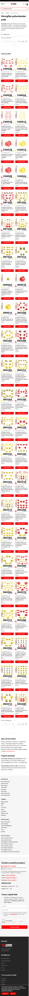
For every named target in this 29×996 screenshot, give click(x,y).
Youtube (3, 984)
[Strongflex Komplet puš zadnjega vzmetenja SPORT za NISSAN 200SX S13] (7, 615)
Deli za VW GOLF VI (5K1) (7, 845)
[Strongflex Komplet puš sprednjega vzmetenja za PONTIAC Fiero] (7, 198)
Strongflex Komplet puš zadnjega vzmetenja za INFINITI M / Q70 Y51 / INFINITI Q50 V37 (20, 655)
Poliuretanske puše (5, 71)
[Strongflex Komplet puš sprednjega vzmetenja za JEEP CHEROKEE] (7, 90)
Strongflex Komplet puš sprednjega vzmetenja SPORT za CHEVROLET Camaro (20, 264)
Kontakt (3, 970)
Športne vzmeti (4, 783)
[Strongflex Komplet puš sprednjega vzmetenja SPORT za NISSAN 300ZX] (7, 449)
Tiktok (2, 982)
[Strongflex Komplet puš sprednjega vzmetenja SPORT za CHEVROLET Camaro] (21, 252)
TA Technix (3, 807)
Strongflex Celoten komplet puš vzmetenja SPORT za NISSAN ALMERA (7, 434)
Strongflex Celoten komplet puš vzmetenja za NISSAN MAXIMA (21, 710)
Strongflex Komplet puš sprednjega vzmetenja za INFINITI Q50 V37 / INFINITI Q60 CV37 (21, 461)
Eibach (2, 809)
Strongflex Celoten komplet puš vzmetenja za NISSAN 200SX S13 (21, 572)
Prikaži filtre (6, 34)
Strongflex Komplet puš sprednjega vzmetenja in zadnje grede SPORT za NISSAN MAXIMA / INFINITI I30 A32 (7, 348)
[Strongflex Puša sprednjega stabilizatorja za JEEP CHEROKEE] (7, 171)
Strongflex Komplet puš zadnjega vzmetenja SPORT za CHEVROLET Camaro (6, 264)
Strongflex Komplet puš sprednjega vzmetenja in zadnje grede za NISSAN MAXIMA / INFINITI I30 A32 (21, 320)
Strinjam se (5, 993)
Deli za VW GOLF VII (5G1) (7, 838)
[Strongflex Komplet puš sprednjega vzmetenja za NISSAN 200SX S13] (21, 615)
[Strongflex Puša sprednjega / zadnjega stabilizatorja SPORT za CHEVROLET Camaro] (7, 280)
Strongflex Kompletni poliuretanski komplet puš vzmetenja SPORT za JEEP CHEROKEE (21, 128)
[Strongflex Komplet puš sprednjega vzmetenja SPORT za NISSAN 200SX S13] (7, 643)
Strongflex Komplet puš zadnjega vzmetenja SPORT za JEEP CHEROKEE (21, 75)
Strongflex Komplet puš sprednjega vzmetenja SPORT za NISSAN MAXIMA (7, 710)
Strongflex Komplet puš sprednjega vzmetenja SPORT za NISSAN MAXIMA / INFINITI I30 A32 (7, 377)
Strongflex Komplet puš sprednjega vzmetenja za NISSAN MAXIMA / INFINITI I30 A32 (21, 347)
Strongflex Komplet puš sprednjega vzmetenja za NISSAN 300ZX (21, 434)
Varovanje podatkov (5, 960)
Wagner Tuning (4, 813)
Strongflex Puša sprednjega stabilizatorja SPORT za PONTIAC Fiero (7, 319)
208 (23, 41)
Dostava (3, 831)
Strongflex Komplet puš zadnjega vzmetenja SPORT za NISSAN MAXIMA (21, 682)
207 (19, 41)
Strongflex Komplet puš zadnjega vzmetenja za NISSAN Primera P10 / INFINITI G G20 (20, 517)
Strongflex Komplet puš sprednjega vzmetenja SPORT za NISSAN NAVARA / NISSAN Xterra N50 (7, 406)
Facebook (3, 978)
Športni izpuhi (4, 785)
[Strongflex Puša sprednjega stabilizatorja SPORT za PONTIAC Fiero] (7, 308)
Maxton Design (4, 801)
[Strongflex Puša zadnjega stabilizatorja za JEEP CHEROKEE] (7, 145)
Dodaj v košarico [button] (7, 80)
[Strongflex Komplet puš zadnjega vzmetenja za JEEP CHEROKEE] (7, 64)
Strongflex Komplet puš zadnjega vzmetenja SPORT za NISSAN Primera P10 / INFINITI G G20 (7, 545)
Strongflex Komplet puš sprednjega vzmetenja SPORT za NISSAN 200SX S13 (6, 655)
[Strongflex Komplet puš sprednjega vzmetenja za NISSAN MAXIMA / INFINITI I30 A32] (21, 336)
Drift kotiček (4, 827)
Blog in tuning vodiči (5, 821)
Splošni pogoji (13, 914)
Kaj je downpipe (4, 823)
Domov (2, 13)
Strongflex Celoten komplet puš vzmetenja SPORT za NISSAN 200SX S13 (6, 599)
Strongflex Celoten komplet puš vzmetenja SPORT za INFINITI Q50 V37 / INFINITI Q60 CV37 (7, 517)
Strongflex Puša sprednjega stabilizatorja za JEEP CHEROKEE (7, 182)
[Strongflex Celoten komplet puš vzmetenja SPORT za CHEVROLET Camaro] (21, 224)
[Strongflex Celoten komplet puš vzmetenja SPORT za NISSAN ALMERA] (7, 423)
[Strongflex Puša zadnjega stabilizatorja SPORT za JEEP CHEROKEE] (21, 145)
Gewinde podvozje (5, 781)
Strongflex (3, 811)
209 (26, 41)
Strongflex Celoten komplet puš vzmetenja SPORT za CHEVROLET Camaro (20, 236)
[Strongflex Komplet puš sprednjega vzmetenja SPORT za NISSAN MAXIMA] (7, 699)
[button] (26, 4)
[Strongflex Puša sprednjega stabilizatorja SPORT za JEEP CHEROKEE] (21, 171)
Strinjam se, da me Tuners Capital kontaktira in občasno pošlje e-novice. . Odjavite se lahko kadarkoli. (15, 914)
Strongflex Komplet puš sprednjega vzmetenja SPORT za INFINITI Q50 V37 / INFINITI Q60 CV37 (7, 489)
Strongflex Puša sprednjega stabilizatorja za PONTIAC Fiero (21, 291)
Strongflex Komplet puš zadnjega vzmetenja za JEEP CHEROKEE (6, 75)
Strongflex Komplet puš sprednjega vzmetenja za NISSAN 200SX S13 (21, 626)
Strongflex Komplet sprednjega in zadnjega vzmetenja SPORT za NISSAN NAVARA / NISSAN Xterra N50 (21, 377)
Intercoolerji (4, 791)
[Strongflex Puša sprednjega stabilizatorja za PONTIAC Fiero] (21, 280)
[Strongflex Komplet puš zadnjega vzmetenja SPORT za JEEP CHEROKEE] (21, 64)
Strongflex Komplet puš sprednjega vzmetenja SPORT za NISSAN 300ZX (7, 460)
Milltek (2, 803)
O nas (2, 829)
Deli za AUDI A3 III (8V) (6, 840)
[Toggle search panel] (24, 4)
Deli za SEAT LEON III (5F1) (7, 847)
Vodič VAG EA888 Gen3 (6, 825)
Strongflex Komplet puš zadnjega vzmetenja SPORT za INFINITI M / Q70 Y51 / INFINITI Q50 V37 (7, 683)
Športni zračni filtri (5, 793)
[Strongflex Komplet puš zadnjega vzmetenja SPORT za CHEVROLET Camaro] (7, 252)
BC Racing (3, 815)
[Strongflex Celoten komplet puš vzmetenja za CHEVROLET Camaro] (7, 224)
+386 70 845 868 (10, 875)
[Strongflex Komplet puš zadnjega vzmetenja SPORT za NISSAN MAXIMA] (21, 671)
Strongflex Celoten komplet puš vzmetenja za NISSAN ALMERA (21, 406)
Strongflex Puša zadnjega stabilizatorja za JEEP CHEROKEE (7, 156)
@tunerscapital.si (11, 880)
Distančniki (3, 789)
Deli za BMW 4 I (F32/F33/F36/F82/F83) (10, 851)
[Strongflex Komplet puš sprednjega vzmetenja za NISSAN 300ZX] (21, 423)
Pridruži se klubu (14, 927)
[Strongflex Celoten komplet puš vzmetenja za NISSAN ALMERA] (21, 395)
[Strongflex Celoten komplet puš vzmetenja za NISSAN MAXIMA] (21, 699)
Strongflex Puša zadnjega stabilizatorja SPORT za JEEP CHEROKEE (21, 156)
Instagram (3, 980)
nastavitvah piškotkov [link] (6, 990)
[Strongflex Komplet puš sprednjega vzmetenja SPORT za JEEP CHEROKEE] (21, 90)
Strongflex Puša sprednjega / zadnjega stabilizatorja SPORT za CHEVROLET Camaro (6, 292)
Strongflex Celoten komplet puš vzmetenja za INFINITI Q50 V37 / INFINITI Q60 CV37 (21, 489)
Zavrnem (13, 993)
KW (2, 805)
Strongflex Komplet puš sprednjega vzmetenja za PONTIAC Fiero (7, 209)
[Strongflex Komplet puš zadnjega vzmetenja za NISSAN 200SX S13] (21, 587)
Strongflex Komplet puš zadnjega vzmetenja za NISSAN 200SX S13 (20, 598)
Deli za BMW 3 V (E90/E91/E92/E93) (9, 842)
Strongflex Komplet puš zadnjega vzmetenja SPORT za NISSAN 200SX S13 (6, 627)
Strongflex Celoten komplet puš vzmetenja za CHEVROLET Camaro (7, 235)
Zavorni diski (4, 787)
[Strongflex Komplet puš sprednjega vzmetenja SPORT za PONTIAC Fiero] (21, 198)
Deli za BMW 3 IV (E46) (6, 849)
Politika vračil (4, 965)
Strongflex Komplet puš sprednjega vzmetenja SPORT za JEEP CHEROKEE (21, 101)
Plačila (2, 968)
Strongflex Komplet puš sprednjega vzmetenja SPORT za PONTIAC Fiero (21, 209)
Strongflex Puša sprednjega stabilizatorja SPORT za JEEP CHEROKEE (21, 182)
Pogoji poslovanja (5, 958)
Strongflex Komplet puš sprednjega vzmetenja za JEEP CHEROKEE (7, 101)
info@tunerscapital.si (11, 877)
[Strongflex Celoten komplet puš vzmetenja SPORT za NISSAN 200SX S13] (7, 587)
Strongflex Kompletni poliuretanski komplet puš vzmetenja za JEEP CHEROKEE (7, 128)
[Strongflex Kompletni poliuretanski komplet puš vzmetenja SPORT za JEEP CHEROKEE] (21, 117)
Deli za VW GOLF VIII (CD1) (7, 844)
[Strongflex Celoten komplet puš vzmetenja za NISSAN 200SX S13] (21, 561)
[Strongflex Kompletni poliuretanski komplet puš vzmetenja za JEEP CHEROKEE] (7, 117)
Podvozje (7, 13)
